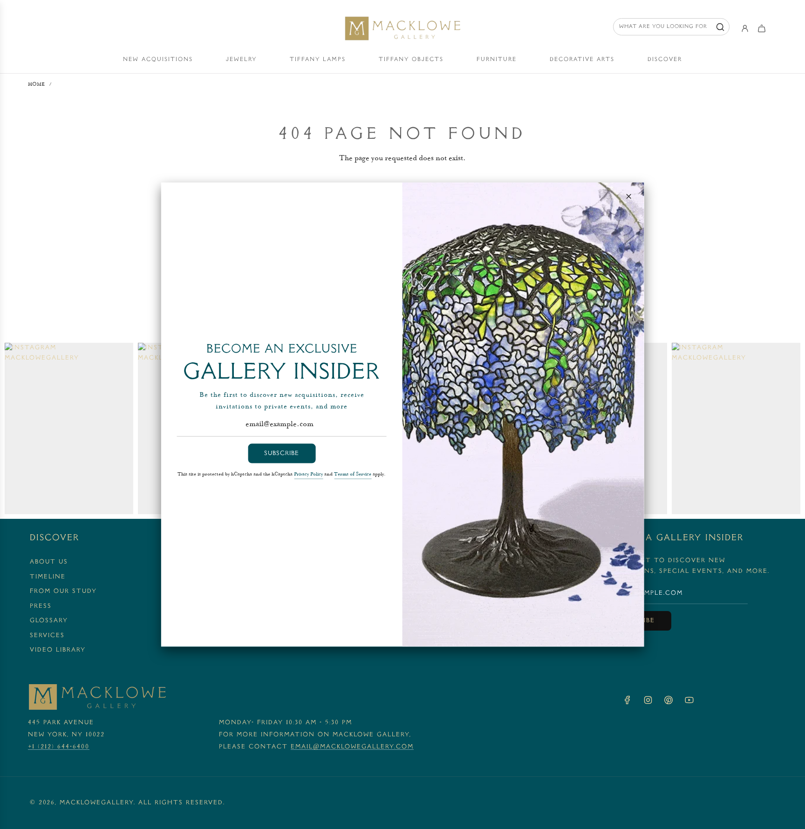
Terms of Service (352, 474)
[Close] (628, 196)
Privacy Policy (308, 474)
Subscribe (281, 453)
